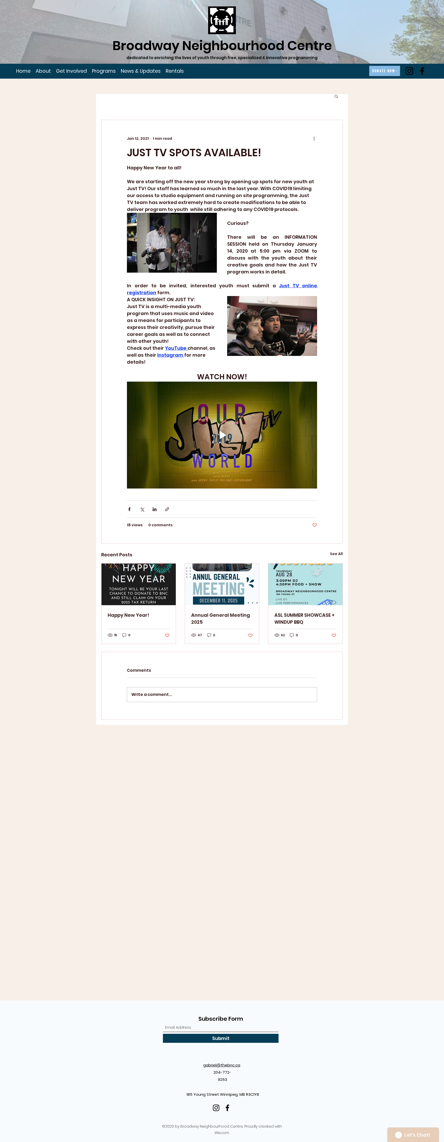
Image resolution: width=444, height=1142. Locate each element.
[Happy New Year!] (138, 584)
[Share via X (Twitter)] (142, 509)
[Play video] (222, 435)
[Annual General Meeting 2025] (222, 584)
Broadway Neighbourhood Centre (222, 45)
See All (336, 553)
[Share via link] (167, 509)
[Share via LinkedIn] (154, 509)
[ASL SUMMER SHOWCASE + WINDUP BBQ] (305, 584)
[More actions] (314, 138)
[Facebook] (422, 71)
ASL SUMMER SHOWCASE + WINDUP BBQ (304, 618)
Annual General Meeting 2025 (220, 618)
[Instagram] (409, 71)
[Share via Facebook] (129, 509)
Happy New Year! (128, 615)
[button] (336, 96)
